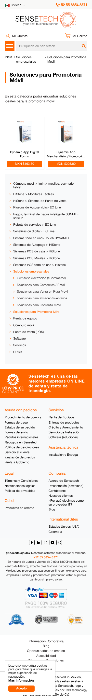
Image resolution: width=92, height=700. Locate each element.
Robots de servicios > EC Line (34, 224)
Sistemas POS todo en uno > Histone (39, 265)
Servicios (19, 345)
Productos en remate (19, 508)
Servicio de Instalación (64, 432)
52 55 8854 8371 (74, 4)
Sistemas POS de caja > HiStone (36, 251)
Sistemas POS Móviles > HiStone (36, 258)
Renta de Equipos (61, 417)
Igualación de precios (20, 457)
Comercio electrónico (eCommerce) (41, 278)
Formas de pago (16, 422)
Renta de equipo (25, 318)
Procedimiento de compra (23, 417)
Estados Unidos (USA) (64, 526)
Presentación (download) (66, 486)
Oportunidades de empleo (46, 651)
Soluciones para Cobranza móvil (39, 305)
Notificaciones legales (20, 486)
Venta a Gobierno (17, 462)
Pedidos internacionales (21, 437)
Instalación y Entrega (63, 454)
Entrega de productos (64, 422)
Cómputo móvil (24, 325)
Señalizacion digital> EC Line (33, 231)
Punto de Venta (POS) (28, 332)
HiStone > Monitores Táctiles (33, 194)
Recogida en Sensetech (21, 442)
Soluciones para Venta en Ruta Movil (42, 291)
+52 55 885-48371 (46, 557)
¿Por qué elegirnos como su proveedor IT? (66, 502)
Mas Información (21, 680)
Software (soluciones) (63, 437)
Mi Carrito (79, 36)
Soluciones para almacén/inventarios (42, 298)
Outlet (17, 352)
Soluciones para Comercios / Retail (41, 285)
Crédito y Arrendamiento (66, 427)
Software (19, 338)
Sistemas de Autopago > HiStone (36, 245)
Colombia (55, 532)
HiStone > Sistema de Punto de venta (39, 201)
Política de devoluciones (22, 447)
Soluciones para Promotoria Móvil (36, 312)
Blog (52, 509)
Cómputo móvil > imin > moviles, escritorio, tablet (44, 185)
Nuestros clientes (61, 495)
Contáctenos (57, 491)
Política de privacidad (20, 491)
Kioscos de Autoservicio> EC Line (37, 207)
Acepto (21, 688)
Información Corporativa (46, 641)
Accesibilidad (46, 656)
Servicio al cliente (17, 452)
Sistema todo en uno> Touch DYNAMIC (41, 238)
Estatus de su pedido (20, 427)
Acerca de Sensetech (64, 480)
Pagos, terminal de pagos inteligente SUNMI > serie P (46, 216)
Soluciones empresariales (31, 271)
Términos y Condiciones (21, 480)
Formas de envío (16, 432)
